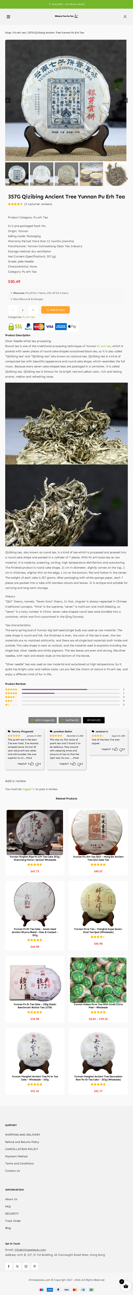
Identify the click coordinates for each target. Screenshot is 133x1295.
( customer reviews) (38, 204)
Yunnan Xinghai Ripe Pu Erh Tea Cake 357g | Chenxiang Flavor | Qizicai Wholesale (35, 858)
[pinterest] (34, 1266)
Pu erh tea (28, 317)
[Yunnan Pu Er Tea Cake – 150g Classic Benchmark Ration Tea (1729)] (35, 960)
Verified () (72, 720)
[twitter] (17, 1266)
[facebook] (8, 1266)
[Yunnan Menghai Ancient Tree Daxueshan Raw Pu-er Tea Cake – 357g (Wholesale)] (98, 1032)
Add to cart (58, 309)
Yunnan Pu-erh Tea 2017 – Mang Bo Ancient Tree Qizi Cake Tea (98, 858)
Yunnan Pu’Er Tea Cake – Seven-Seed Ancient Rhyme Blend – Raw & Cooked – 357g (35, 932)
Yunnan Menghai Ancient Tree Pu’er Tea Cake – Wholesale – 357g (35, 1078)
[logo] (66, 15)
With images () (44, 720)
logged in (28, 789)
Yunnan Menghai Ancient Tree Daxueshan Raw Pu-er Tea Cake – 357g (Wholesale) (98, 1078)
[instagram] (26, 1266)
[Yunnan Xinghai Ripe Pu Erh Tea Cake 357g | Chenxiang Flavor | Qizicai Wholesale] (35, 812)
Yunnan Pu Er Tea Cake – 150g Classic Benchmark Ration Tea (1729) (35, 1006)
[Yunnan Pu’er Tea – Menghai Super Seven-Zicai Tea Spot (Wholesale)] (98, 884)
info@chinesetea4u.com (30, 1249)
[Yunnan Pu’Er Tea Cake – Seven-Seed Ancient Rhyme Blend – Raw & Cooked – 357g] (35, 884)
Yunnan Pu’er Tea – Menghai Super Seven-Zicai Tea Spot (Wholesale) (98, 930)
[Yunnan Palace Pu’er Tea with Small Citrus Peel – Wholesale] (98, 960)
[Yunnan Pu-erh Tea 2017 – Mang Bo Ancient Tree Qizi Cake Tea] (98, 812)
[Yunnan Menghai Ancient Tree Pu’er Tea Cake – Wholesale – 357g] (35, 1032)
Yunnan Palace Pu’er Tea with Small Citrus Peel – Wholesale (98, 1006)
